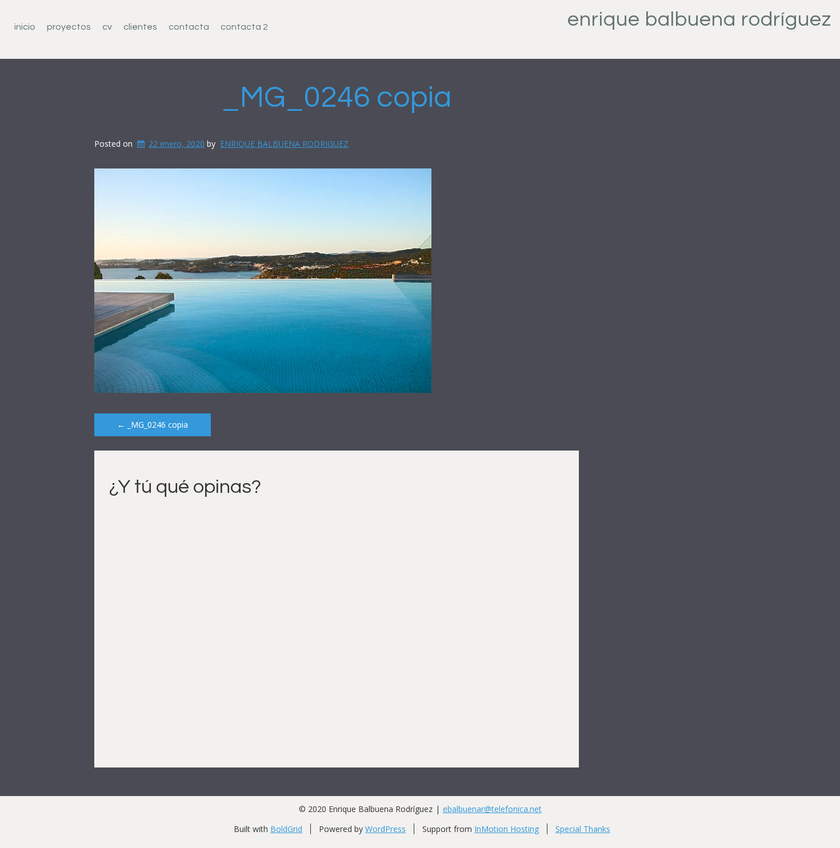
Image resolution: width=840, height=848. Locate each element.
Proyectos (69, 26)
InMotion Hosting (506, 828)
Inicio (24, 26)
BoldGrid (286, 828)
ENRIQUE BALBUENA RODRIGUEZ (284, 143)
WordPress (385, 828)
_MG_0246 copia (336, 97)
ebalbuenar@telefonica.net (492, 808)
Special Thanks (582, 828)
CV (107, 26)
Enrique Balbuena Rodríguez (699, 19)
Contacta (189, 26)
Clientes (140, 26)
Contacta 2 (244, 26)
